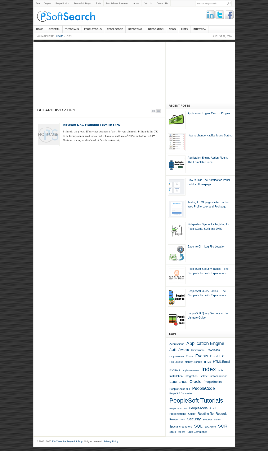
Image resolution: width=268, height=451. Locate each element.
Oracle (195, 381)
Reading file (206, 413)
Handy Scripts (193, 361)
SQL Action (210, 426)
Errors (189, 356)
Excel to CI (217, 356)
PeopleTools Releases (117, 3)
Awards (183, 349)
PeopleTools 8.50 (202, 408)
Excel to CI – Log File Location (206, 246)
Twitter (220, 15)
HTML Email (221, 361)
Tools (98, 3)
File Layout (176, 361)
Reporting (135, 29)
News (172, 29)
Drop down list (176, 356)
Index (184, 29)
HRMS (207, 362)
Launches (178, 381)
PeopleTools (93, 29)
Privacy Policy (111, 441)
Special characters (180, 426)
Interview (199, 29)
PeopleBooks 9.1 (179, 388)
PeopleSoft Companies (180, 393)
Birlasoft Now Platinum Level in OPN (91, 125)
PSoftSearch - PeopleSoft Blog (68, 16)
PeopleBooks (62, 3)
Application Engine (205, 343)
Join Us (148, 3)
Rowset (173, 419)
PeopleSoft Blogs (82, 3)
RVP (182, 419)
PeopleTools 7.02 (178, 408)
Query (192, 413)
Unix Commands (197, 431)
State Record (177, 431)
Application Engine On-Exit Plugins (209, 113)
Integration (156, 29)
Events (201, 356)
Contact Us (162, 3)
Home (39, 29)
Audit (172, 349)
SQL (198, 426)
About (136, 3)
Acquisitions (176, 344)
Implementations (191, 370)
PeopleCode (115, 29)
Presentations (177, 413)
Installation (176, 376)
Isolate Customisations (213, 376)
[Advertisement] (134, 71)
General (54, 29)
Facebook (229, 15)
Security (194, 419)
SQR (222, 426)
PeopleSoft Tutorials (196, 400)
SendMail (207, 419)
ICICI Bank (174, 370)
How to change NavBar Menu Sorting (210, 135)
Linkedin (210, 15)
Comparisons (198, 350)
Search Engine (43, 3)
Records (221, 413)
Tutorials (72, 29)
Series (217, 419)
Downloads (213, 349)
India (220, 370)
